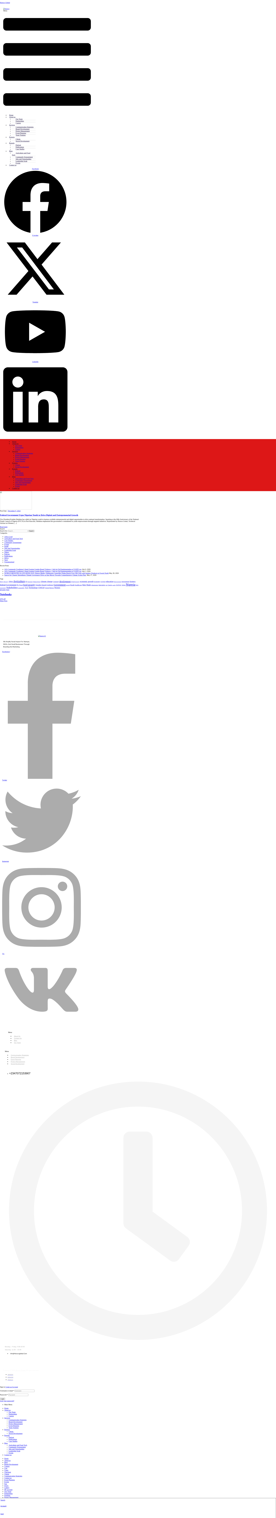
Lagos (110, 585)
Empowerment (117, 581)
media (113, 585)
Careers (18, 123)
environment (125, 581)
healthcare (78, 585)
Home (6, 1408)
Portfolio (7, 1495)
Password (4, 1395)
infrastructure (94, 585)
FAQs (6, 1486)
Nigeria (130, 584)
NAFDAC (118, 585)
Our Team (17, 1043)
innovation (102, 585)
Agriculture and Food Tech (21, 154)
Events (6, 544)
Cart (2, 1514)
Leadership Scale (10, 550)
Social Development (22, 141)
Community (56, 581)
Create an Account (11, 1387)
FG (18, 585)
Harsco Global (5, 3)
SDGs (6, 558)
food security (29, 585)
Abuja (1, 581)
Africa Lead (8, 537)
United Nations (49, 588)
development (65, 581)
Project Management (16, 1424)
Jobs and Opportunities (12, 548)
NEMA (123, 585)
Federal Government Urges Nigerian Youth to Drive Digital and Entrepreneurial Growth (39, 515)
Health (72, 585)
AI (26, 581)
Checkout (7, 1472)
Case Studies (20, 149)
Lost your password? (7, 1401)
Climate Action (36, 581)
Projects (7, 1430)
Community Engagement (12, 542)
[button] (47, 61)
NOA (137, 585)
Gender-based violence (44, 585)
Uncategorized (9, 562)
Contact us (12, 165)
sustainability (21, 587)
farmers (133, 581)
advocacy (5, 581)
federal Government (8, 585)
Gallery (6, 1488)
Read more (3, 527)
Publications (8, 556)
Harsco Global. (20, 1370)
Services (7, 1418)
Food (21, 585)
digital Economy (75, 581)
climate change (47, 581)
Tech (6, 560)
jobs (106, 585)
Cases (6, 1470)
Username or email (7, 1391)
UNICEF (41, 588)
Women (57, 588)
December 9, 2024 (14, 511)
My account (8, 1490)
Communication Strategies (18, 1420)
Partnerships (13, 1414)
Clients (11, 1431)
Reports (7, 1435)
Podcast (7, 554)
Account (3, 1506)
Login (2, 1399)
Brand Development (15, 1422)
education (109, 581)
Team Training (21, 135)
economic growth (86, 581)
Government (60, 584)
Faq (5, 1484)
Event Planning (14, 1426)
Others (6, 552)
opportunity (3, 587)
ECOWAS (103, 581)
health (6, 546)
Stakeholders (12, 587)
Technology (33, 588)
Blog (11, 151)
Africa (11, 581)
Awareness (30, 581)
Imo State (86, 585)
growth (68, 585)
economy (97, 581)
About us (7, 1410)
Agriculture (19, 581)
